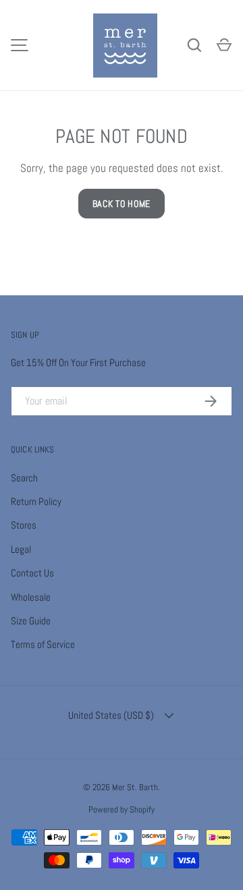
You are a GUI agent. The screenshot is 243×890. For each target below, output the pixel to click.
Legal (21, 549)
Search (24, 477)
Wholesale (31, 597)
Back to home (121, 204)
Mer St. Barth (135, 787)
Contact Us (32, 572)
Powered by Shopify (121, 809)
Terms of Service (43, 644)
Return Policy (36, 501)
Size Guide (31, 620)
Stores (23, 524)
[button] (224, 45)
